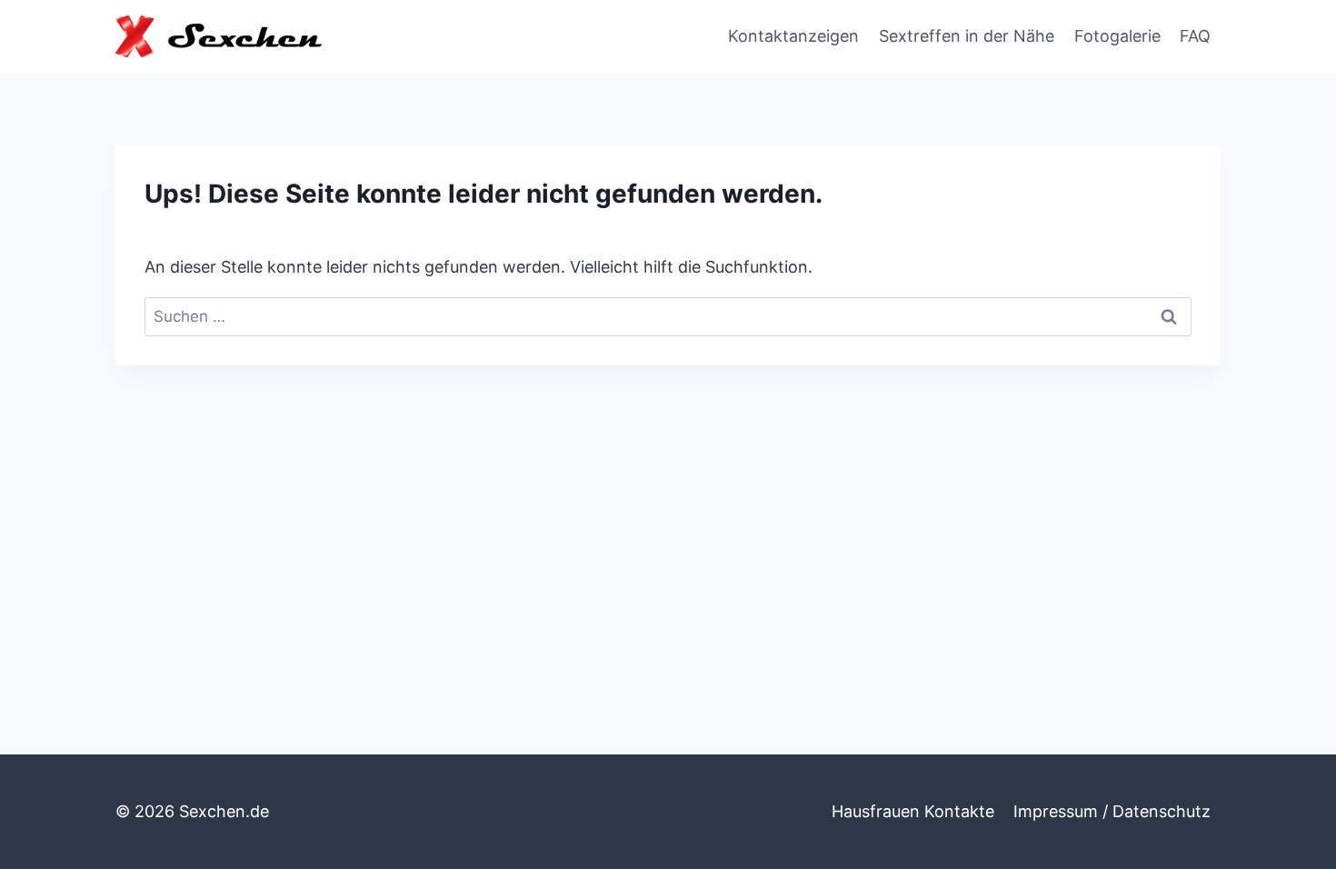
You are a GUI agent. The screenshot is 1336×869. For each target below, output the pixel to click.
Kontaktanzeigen (793, 35)
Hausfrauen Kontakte (913, 811)
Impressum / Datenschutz (1112, 811)
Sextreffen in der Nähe (966, 35)
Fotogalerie (1117, 35)
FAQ (1195, 35)
